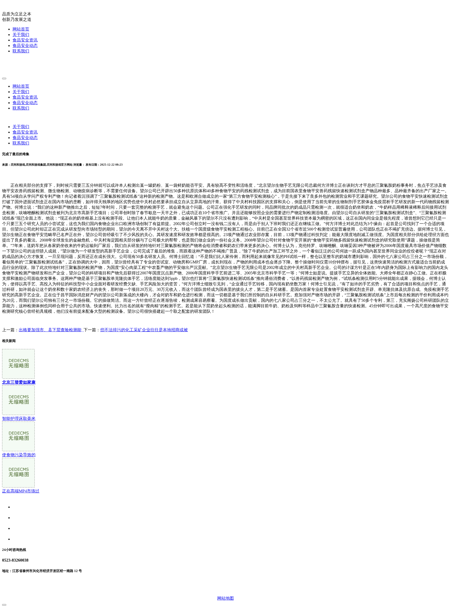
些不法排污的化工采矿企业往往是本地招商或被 (144, 330)
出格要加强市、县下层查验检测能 (50, 330)
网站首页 (21, 29)
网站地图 (225, 598)
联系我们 (21, 51)
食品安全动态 (25, 45)
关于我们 (21, 34)
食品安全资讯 (25, 40)
